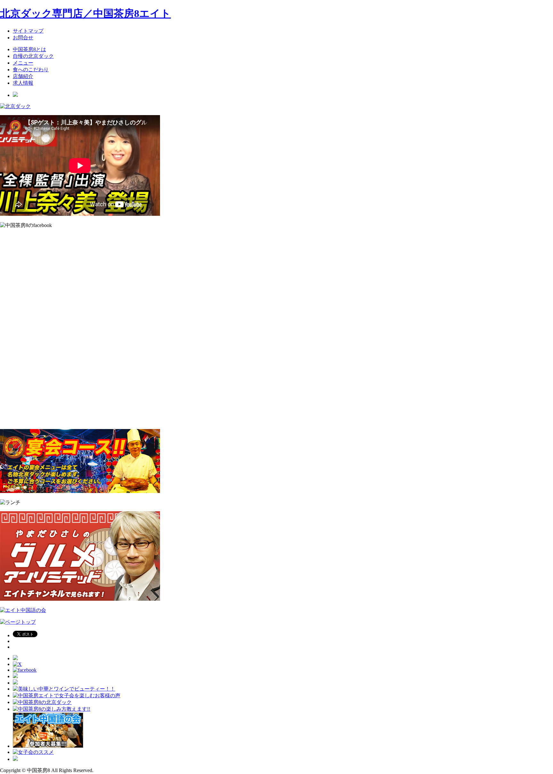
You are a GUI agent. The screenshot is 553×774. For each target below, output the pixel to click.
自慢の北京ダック (33, 56)
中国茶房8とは (29, 49)
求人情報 (23, 83)
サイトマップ (28, 31)
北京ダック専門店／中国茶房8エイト (85, 13)
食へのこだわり (31, 69)
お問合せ (23, 37)
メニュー (23, 63)
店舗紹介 (23, 76)
